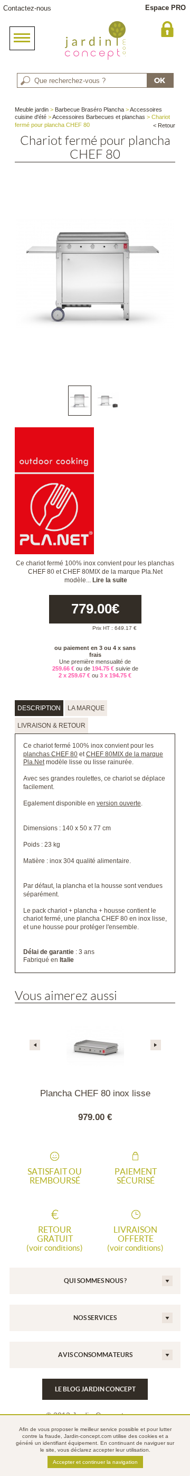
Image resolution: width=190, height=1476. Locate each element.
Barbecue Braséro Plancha (89, 109)
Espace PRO (165, 8)
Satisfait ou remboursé (54, 1176)
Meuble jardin (32, 109)
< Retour (164, 125)
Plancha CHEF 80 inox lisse (95, 1093)
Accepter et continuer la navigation (95, 1462)
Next (155, 1045)
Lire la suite (109, 580)
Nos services (95, 1317)
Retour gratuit (54, 1238)
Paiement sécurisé (136, 1176)
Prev (35, 1045)
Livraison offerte (135, 1238)
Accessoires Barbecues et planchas (98, 117)
